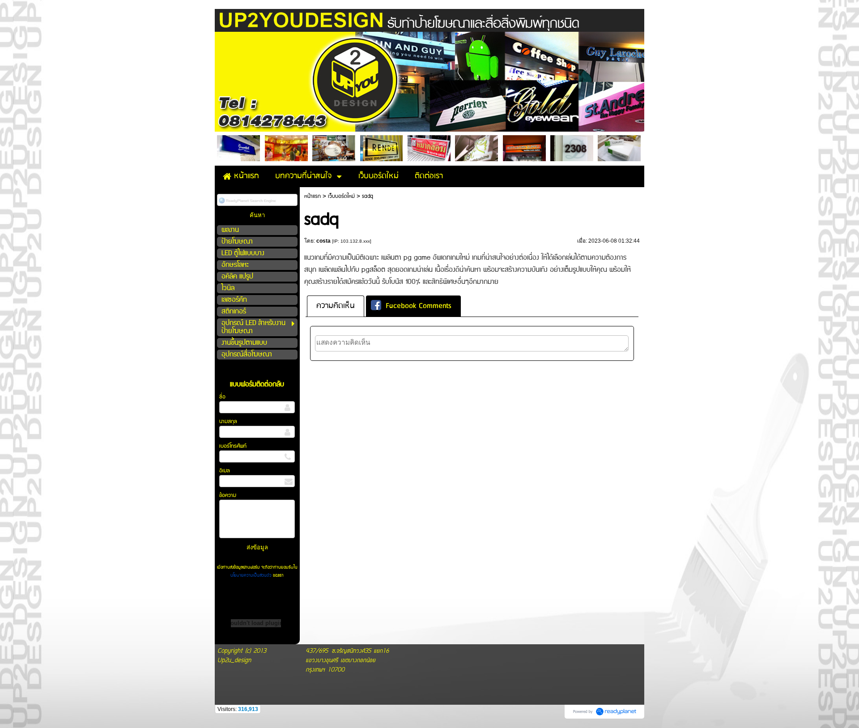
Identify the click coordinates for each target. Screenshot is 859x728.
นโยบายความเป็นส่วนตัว (251, 575)
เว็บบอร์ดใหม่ (341, 196)
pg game (417, 258)
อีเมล (224, 470)
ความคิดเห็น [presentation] (335, 306)
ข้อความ (227, 495)
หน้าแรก (312, 196)
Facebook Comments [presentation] (418, 306)
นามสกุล (228, 421)
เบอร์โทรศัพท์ (233, 446)
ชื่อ (222, 397)
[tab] (335, 306)
